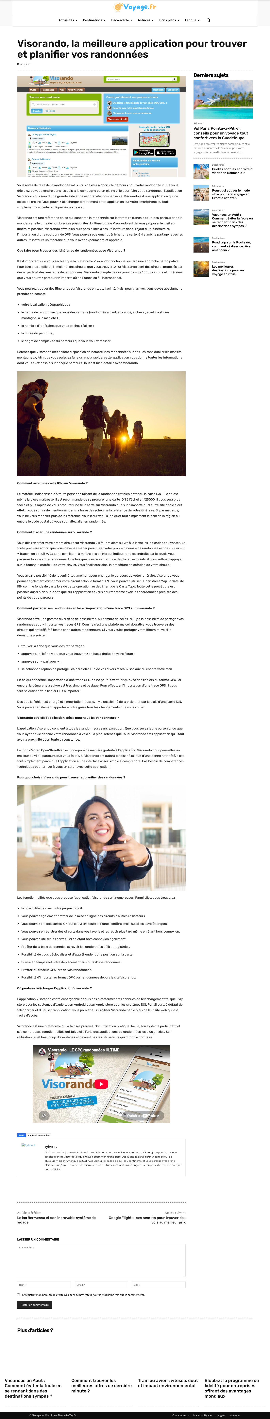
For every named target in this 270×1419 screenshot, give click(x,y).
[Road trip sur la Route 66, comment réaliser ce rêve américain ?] (201, 245)
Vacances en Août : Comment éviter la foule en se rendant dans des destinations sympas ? (232, 220)
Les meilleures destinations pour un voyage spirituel (228, 270)
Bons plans (23, 64)
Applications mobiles (39, 1135)
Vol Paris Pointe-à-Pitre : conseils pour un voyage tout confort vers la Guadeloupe (221, 133)
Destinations (218, 238)
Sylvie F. (51, 1147)
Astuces (198, 123)
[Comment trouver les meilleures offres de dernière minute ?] (101, 1355)
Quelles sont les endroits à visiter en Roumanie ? (232, 171)
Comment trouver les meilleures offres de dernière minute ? (101, 1386)
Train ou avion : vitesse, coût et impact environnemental (168, 1383)
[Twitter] (30, 1190)
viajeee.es (235, 1415)
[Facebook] (21, 1190)
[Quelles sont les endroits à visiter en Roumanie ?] (201, 171)
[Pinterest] (39, 1190)
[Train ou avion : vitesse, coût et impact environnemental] (168, 1355)
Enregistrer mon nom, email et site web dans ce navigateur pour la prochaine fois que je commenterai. (83, 1295)
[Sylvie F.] (31, 1157)
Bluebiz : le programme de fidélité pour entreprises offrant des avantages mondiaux (232, 1388)
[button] (208, 20)
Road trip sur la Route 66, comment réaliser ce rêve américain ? (231, 246)
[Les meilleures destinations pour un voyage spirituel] (201, 269)
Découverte (218, 165)
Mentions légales (202, 1415)
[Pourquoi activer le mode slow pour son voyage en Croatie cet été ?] (201, 193)
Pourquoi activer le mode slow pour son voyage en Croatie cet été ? (231, 194)
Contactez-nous (181, 1415)
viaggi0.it (221, 1415)
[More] (48, 1190)
